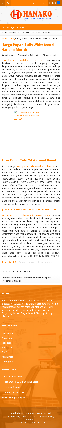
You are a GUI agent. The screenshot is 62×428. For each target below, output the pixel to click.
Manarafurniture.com (36, 422)
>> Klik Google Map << (14, 397)
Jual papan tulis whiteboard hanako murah (26, 215)
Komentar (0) (9, 262)
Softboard (6, 342)
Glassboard (7, 338)
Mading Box (7, 361)
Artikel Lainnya (27, 262)
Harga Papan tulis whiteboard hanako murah (24, 60)
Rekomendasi (45, 262)
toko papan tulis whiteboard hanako (35, 166)
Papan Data (7, 356)
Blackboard (7, 347)
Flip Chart (6, 352)
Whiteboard (7, 333)
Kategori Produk (15, 27)
